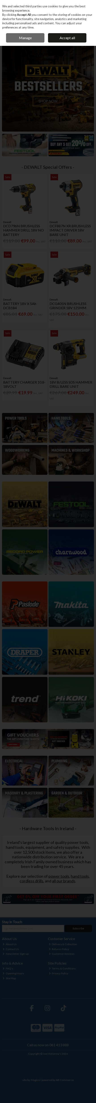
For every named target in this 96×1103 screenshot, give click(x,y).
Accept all (67, 38)
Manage (25, 38)
